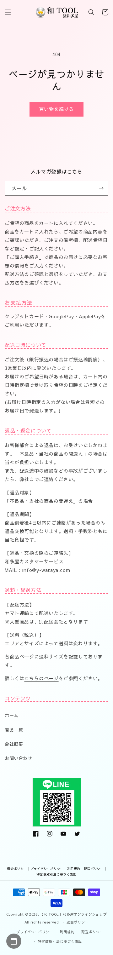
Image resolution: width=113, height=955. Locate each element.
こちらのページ (41, 678)
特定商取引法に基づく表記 (56, 874)
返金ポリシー (17, 868)
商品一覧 (14, 730)
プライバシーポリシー (47, 868)
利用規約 (73, 868)
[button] (8, 12)
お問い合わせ (18, 758)
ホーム (12, 715)
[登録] (101, 188)
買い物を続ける (56, 109)
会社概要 (14, 744)
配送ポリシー (94, 868)
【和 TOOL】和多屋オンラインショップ (73, 914)
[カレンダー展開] (13, 941)
